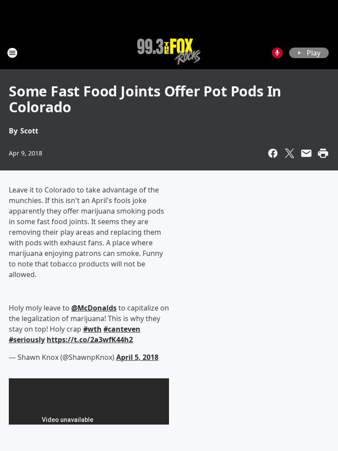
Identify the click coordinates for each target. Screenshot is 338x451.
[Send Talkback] (277, 53)
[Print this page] (323, 153)
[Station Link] (169, 52)
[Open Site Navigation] (12, 53)
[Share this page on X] (289, 153)
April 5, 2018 (137, 357)
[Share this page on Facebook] (273, 153)
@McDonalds (94, 308)
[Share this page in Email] (306, 153)
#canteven (121, 329)
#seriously (27, 339)
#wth (92, 329)
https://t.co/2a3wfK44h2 (90, 339)
